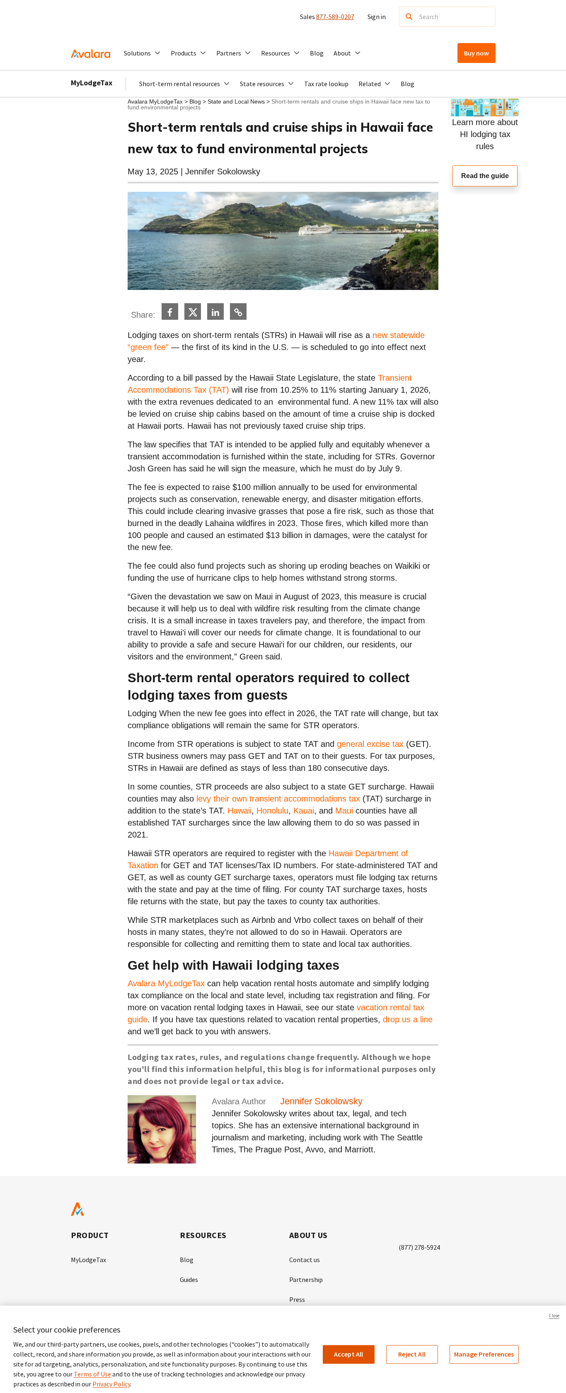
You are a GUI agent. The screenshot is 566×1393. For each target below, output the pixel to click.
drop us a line (408, 1019)
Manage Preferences (484, 1354)
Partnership (306, 1279)
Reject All (412, 1354)
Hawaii (239, 810)
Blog (317, 53)
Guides (189, 1279)
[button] (142, 53)
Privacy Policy (111, 1384)
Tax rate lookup (326, 84)
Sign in (377, 16)
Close (554, 1315)
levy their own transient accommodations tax (278, 798)
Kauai (303, 810)
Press (297, 1299)
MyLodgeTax (91, 82)
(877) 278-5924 (419, 1247)
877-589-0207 (335, 16)
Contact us (304, 1259)
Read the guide (485, 175)
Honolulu (272, 810)
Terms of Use (92, 1374)
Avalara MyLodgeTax (155, 101)
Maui (344, 810)
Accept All (348, 1354)
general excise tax (370, 743)
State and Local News (237, 101)
